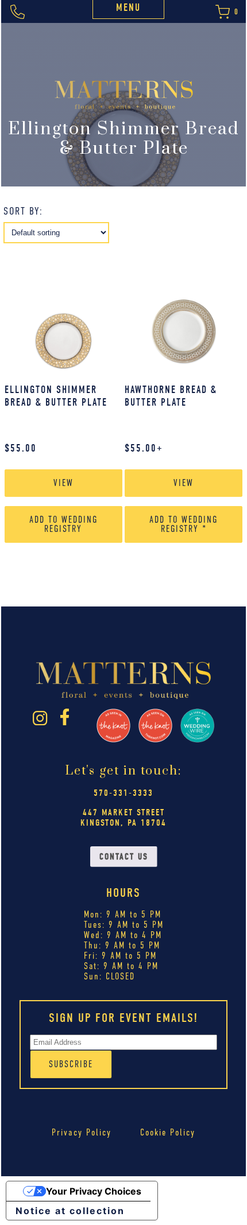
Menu (128, 8)
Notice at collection (70, 1210)
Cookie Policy (167, 1132)
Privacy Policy (81, 1132)
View (63, 482)
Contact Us (123, 856)
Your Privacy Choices (93, 1191)
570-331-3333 (123, 793)
